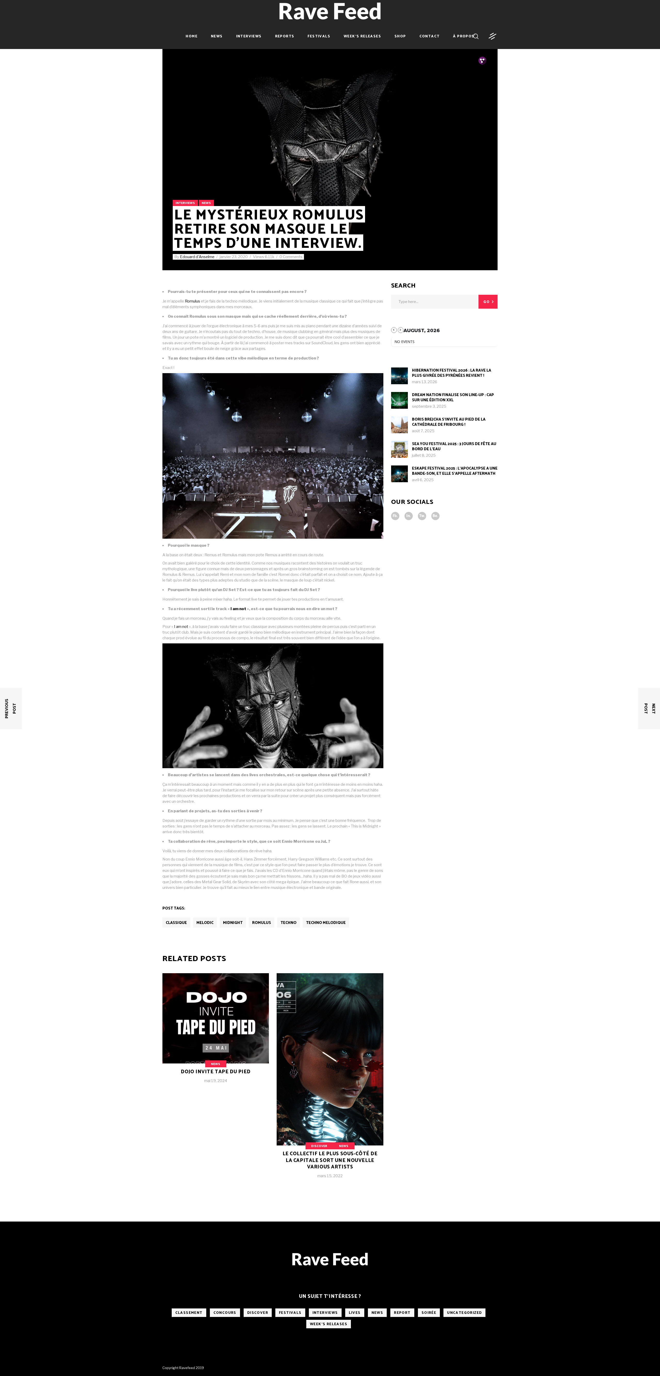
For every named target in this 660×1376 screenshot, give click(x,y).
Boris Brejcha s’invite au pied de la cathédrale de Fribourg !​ (448, 422)
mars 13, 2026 (424, 382)
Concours (224, 1313)
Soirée (429, 1313)
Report (402, 1313)
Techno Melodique (326, 923)
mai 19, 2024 (215, 1080)
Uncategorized (464, 1313)
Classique (176, 923)
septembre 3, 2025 (429, 406)
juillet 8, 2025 (424, 455)
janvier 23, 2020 (234, 257)
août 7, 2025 (423, 431)
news (206, 203)
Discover (319, 1146)
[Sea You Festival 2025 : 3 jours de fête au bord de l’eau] (399, 449)
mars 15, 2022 (330, 1176)
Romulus (192, 301)
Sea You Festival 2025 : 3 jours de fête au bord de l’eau (454, 446)
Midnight (233, 923)
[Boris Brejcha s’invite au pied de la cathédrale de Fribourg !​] (399, 424)
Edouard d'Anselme (197, 257)
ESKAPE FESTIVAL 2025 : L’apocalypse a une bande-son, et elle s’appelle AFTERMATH (455, 471)
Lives (355, 1313)
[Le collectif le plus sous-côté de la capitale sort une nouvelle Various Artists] (330, 1079)
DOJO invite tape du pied (216, 1072)
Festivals (290, 1313)
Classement (189, 1313)
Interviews (185, 203)
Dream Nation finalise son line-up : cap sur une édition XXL (453, 397)
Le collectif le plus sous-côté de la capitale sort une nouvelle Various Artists (330, 1160)
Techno (288, 923)
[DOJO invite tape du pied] (215, 1032)
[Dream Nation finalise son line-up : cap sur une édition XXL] (399, 400)
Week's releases (328, 1324)
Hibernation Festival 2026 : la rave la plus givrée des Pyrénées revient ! (451, 373)
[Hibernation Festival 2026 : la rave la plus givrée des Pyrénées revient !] (399, 375)
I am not (238, 609)
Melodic (204, 923)
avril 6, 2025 (423, 480)
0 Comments (290, 257)
